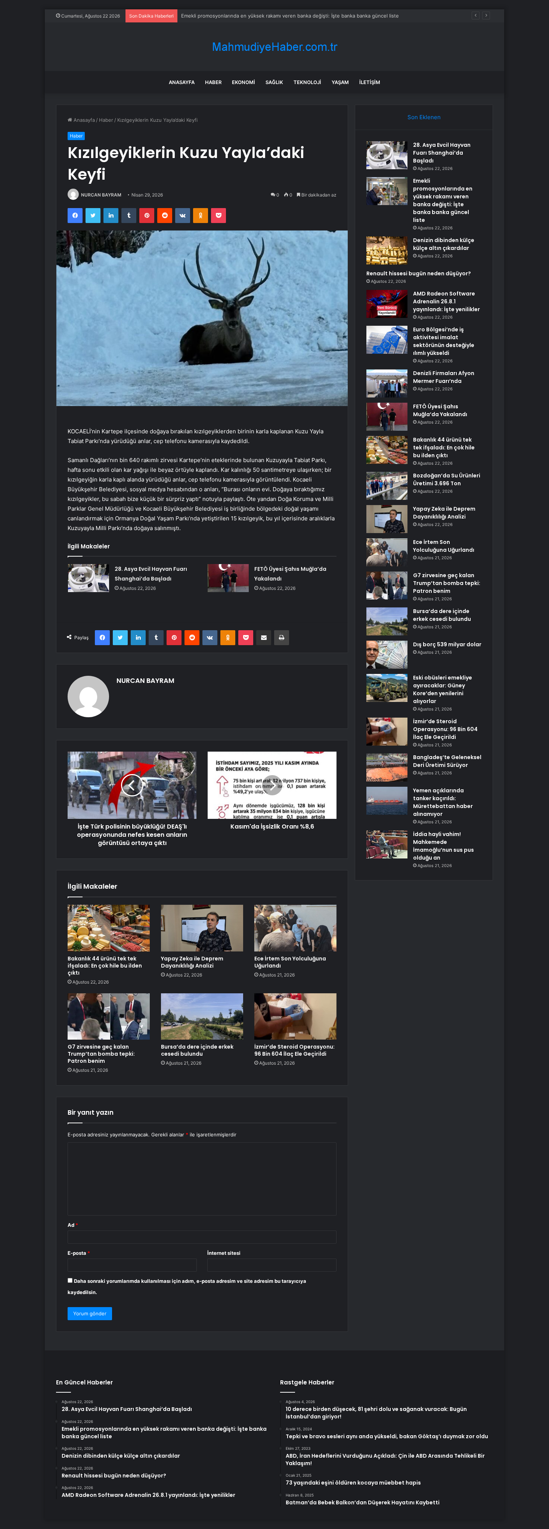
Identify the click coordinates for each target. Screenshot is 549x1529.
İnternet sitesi (224, 1253)
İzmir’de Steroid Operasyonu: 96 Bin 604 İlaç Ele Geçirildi (294, 1050)
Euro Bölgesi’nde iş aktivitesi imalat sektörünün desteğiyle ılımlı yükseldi (443, 341)
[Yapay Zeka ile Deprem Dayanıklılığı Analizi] (202, 928)
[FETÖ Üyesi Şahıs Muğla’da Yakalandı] (228, 578)
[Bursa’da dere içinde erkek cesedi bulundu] (202, 1016)
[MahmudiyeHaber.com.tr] (274, 47)
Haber (213, 82)
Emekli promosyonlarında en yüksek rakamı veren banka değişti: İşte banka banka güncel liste (442, 200)
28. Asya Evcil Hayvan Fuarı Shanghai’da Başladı (442, 152)
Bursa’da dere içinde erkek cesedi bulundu (197, 1050)
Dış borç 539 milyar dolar (447, 644)
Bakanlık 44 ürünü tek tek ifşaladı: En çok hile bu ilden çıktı (105, 965)
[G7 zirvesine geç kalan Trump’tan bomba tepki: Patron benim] (109, 1016)
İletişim (369, 82)
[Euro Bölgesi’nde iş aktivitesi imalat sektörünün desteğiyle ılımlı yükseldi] (386, 340)
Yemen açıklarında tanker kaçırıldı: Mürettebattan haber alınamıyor (443, 802)
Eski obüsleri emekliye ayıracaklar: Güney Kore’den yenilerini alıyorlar (442, 689)
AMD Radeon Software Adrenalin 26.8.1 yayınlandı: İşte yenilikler (446, 301)
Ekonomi (243, 82)
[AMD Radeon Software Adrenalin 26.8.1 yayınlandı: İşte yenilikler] (386, 304)
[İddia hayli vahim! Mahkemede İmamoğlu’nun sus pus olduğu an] (386, 844)
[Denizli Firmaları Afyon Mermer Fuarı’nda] (386, 383)
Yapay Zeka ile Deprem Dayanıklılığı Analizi (192, 962)
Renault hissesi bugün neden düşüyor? (418, 273)
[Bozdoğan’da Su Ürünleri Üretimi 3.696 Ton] (386, 486)
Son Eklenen (424, 117)
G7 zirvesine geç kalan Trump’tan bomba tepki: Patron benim (101, 1054)
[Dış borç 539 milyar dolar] (386, 655)
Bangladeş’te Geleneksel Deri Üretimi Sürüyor (447, 761)
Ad (73, 1225)
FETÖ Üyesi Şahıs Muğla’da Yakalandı (440, 410)
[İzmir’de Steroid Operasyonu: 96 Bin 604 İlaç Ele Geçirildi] (295, 1016)
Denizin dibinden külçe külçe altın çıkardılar (443, 244)
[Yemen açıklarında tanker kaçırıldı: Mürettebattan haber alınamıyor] (386, 801)
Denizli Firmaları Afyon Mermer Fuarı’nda (443, 377)
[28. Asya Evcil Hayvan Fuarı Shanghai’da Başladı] (88, 578)
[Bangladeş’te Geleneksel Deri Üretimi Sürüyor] (386, 767)
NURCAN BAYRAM (101, 195)
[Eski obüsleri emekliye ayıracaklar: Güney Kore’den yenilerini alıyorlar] (386, 688)
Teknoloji (307, 82)
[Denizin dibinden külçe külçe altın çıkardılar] (386, 250)
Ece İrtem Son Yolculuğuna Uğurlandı (290, 962)
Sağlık (274, 82)
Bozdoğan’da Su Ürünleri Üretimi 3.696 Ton (446, 479)
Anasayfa (182, 82)
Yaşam (340, 82)
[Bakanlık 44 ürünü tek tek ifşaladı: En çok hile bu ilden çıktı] (109, 928)
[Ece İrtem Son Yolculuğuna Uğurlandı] (295, 928)
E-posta (79, 1253)
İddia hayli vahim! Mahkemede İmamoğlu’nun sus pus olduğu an (443, 845)
